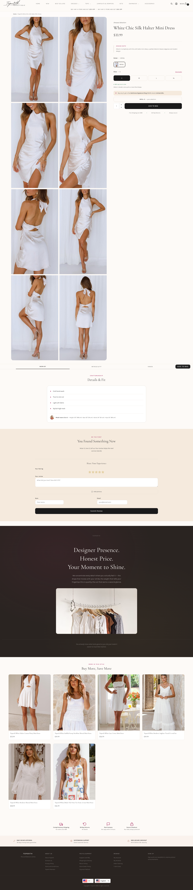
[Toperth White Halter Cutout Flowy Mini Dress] (30, 702)
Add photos (98, 492)
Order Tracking (118, 863)
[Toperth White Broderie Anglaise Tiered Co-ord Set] (163, 702)
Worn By (43, 366)
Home (14, 14)
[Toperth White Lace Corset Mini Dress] (119, 702)
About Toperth (49, 857)
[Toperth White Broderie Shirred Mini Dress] (30, 772)
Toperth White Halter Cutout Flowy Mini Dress (25, 733)
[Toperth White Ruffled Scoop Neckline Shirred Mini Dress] (74, 702)
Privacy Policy (49, 863)
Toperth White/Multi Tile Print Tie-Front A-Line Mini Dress (74, 803)
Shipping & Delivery (85, 860)
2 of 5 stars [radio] (93, 472)
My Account (117, 857)
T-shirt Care (117, 866)
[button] (185, 3)
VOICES (150, 366)
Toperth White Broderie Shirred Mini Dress (23, 803)
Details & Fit (96, 366)
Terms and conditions (52, 866)
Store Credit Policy (85, 866)
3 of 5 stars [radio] (96, 472)
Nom (37, 498)
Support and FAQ (84, 857)
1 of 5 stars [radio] (90, 472)
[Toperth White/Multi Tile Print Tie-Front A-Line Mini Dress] (74, 772)
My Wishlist (117, 860)
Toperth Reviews (50, 869)
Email (99, 498)
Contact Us (48, 860)
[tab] (43, 366)
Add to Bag (153, 106)
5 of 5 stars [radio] (103, 472)
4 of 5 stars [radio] (99, 472)
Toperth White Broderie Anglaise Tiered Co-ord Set (160, 733)
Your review (39, 476)
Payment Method (84, 869)
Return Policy (83, 863)
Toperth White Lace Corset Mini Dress (111, 733)
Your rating (39, 469)
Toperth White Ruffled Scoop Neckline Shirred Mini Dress (73, 733)
